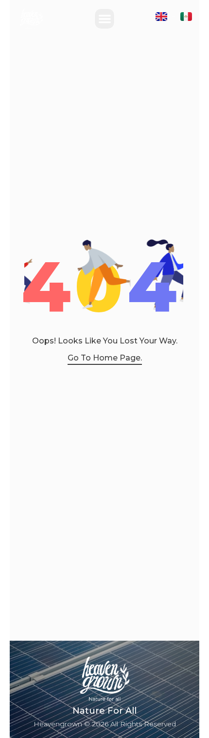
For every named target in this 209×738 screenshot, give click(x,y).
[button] (104, 18)
